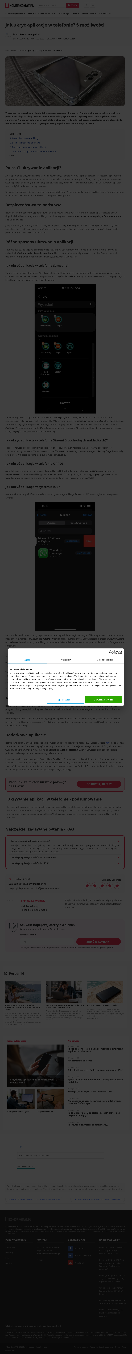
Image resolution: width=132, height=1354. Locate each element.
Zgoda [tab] (27, 660)
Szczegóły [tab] (66, 660)
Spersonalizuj (64, 700)
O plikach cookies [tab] (105, 660)
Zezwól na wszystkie (103, 700)
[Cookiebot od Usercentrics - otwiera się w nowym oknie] (111, 652)
